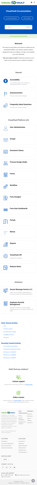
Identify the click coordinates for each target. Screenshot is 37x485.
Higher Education (22, 445)
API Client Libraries (7, 329)
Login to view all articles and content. (18, 36)
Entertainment (22, 448)
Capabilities (4, 441)
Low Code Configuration (7, 443)
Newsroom (30, 416)
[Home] (13, 2)
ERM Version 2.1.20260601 (9, 355)
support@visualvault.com (23, 475)
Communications (22, 452)
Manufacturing (22, 450)
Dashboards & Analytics (22, 422)
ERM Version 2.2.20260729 (9, 352)
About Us (29, 414)
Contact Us (30, 422)
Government (21, 441)
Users (4, 326)
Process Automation (6, 445)
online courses (17, 400)
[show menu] (34, 2)
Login (5, 459)
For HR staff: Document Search (10, 346)
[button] (33, 480)
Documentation (27, 18)
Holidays (29, 420)
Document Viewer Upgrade (9, 331)
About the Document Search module (11, 349)
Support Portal (29, 384)
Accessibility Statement (11, 18)
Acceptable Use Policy (8, 334)
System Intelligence (21, 419)
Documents (6, 337)
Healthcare (21, 443)
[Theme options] (31, 2)
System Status (6, 477)
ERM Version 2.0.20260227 (9, 358)
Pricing (20, 416)
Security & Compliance (7, 448)
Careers (29, 418)
